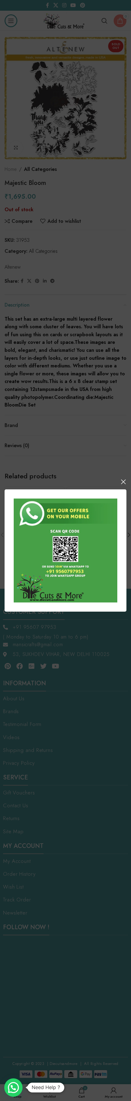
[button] (13, 1087)
